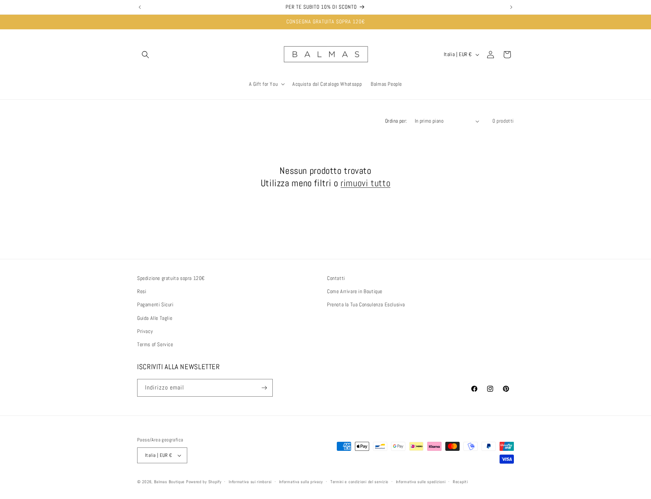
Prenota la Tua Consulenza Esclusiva (366, 304)
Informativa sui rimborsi (250, 481)
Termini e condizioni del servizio (359, 481)
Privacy (145, 331)
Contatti (336, 278)
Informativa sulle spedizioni (421, 481)
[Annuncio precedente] (139, 7)
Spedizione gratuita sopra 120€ (171, 278)
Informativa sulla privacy (301, 481)
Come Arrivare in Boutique (354, 291)
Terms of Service (155, 344)
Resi (141, 291)
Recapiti (460, 481)
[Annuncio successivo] (511, 7)
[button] (145, 54)
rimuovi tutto (365, 183)
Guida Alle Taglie (154, 318)
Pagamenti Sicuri (155, 304)
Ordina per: (396, 120)
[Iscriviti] (264, 388)
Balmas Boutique (169, 481)
